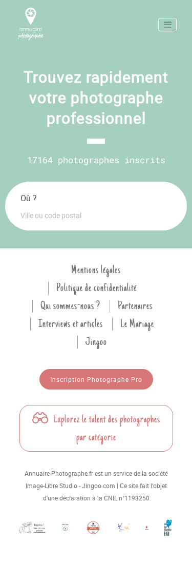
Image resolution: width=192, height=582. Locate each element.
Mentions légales (96, 270)
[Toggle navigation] (167, 24)
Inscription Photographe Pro (96, 379)
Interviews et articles (70, 324)
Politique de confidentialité (96, 288)
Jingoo (96, 342)
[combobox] (96, 215)
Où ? (28, 198)
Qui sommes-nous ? (70, 306)
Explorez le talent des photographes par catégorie (105, 428)
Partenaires (135, 306)
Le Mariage (137, 324)
